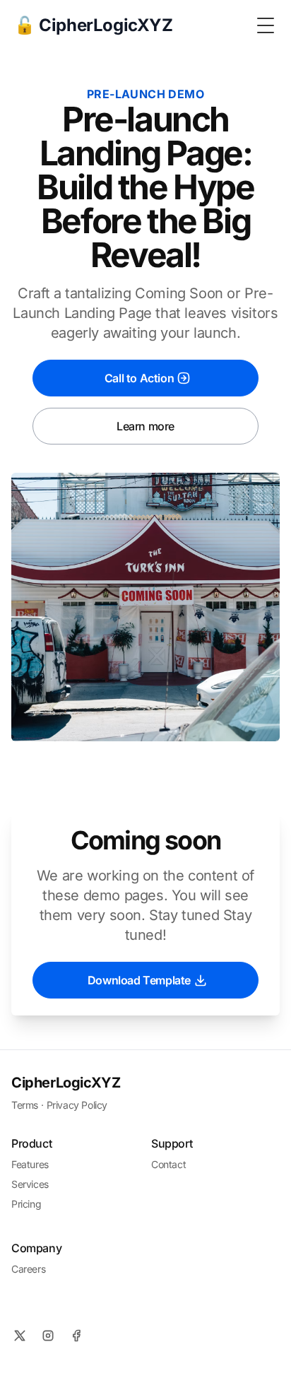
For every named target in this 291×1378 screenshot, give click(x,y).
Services (30, 1184)
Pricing (26, 1204)
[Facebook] (76, 1335)
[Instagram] (48, 1335)
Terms (24, 1105)
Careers (28, 1269)
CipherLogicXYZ (65, 1082)
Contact (168, 1164)
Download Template (139, 980)
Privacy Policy (77, 1105)
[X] (20, 1335)
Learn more (145, 426)
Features (30, 1164)
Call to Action (139, 378)
